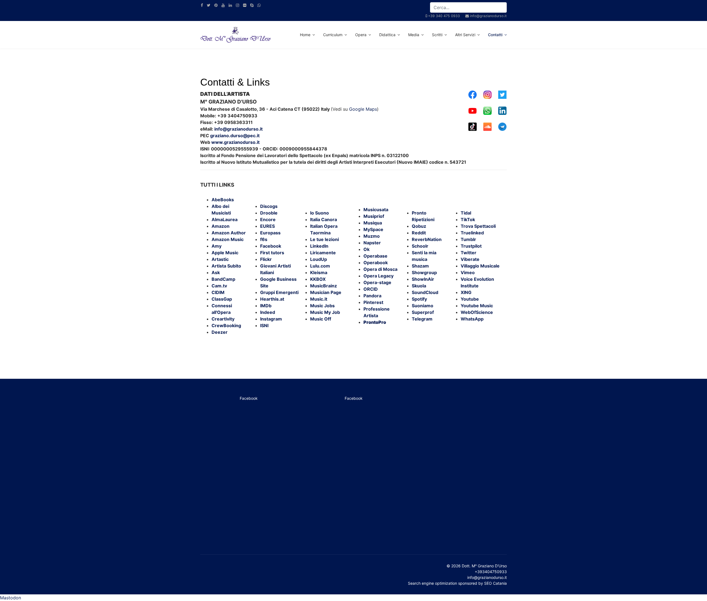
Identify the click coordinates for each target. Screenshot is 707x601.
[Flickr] (244, 5)
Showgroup (424, 272)
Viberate (470, 259)
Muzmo (371, 236)
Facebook (270, 246)
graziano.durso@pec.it (235, 135)
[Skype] (252, 5)
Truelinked (472, 232)
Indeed (267, 312)
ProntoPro (374, 322)
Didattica (387, 34)
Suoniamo (422, 305)
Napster (372, 242)
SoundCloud (425, 292)
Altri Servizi (465, 34)
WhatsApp (472, 319)
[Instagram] (237, 5)
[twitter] (208, 5)
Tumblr (468, 239)
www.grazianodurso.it (235, 142)
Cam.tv (219, 285)
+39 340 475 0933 (444, 16)
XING (466, 292)
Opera (360, 34)
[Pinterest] (216, 5)
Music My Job (325, 312)
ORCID (370, 289)
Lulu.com (320, 266)
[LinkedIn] (230, 5)
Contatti (495, 34)
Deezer (220, 332)
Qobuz (419, 226)
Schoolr (420, 246)
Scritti (437, 34)
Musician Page (325, 292)
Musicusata (375, 209)
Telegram (422, 319)
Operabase (375, 256)
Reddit (419, 232)
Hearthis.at (272, 299)
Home (305, 34)
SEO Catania (495, 583)
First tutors (272, 252)
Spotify (419, 299)
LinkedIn (319, 246)
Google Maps (363, 109)
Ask (216, 272)
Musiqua (372, 223)
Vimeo (468, 272)
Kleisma (318, 272)
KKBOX (318, 279)
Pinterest (373, 302)
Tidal (466, 213)
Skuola (419, 285)
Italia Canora (323, 219)
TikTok (468, 219)
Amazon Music (228, 239)
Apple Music (225, 252)
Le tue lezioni (324, 239)
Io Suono (319, 213)
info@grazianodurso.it (488, 16)
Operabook (375, 262)
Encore (268, 219)
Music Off (320, 319)
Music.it (318, 299)
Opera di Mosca (380, 269)
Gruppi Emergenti (279, 292)
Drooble (269, 213)
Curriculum (332, 34)
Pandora (372, 295)
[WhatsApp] (259, 5)
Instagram (271, 319)
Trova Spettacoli (478, 226)
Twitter (468, 252)
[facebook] (202, 5)
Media (413, 34)
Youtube (470, 299)
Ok (366, 249)
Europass (270, 232)
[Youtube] (223, 5)
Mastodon (10, 597)
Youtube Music (477, 305)
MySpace (373, 229)
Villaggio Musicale (480, 266)
